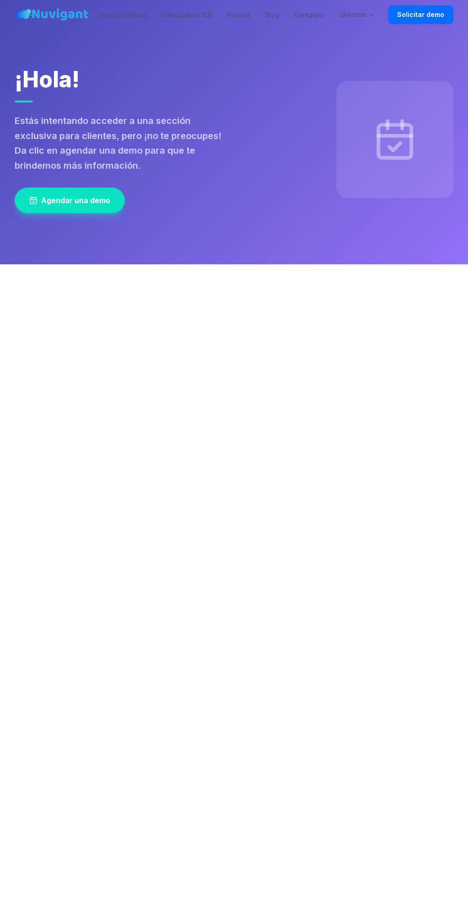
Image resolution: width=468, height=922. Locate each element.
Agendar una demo (75, 200)
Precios (238, 15)
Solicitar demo (420, 14)
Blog (272, 15)
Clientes (353, 14)
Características (122, 15)
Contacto (308, 15)
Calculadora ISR (186, 15)
